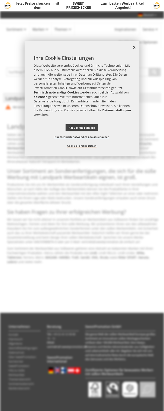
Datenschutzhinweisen (96, 106)
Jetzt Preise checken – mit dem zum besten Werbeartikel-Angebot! (80, 5)
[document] (82, 98)
